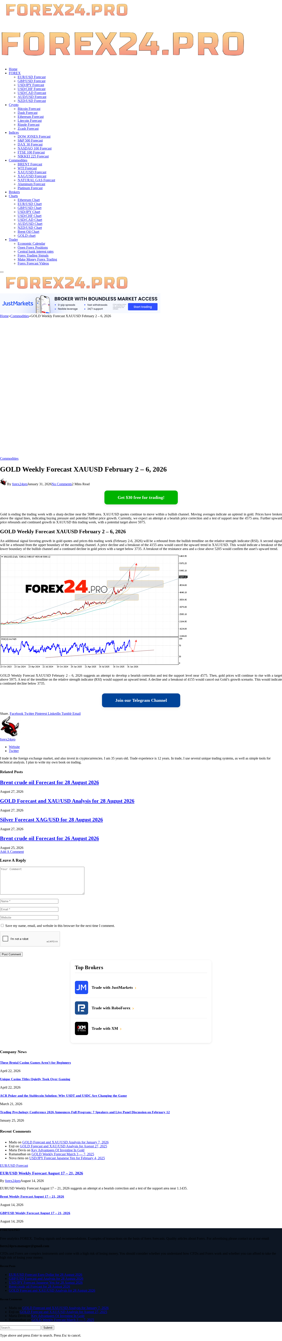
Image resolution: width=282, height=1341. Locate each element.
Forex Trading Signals (33, 255)
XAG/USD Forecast (32, 176)
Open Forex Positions (33, 247)
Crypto (14, 105)
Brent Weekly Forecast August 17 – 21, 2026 (32, 1196)
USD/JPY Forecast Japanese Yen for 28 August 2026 (46, 1282)
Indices (14, 132)
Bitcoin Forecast (29, 109)
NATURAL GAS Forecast (36, 180)
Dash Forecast (27, 113)
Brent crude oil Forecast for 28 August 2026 (49, 782)
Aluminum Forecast (31, 184)
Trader (13, 239)
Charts (13, 196)
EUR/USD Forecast (32, 77)
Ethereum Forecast (31, 117)
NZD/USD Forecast (32, 101)
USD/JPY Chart (29, 212)
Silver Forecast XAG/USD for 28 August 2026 (51, 819)
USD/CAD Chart (30, 220)
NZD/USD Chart (30, 228)
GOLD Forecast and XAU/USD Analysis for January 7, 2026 (65, 1142)
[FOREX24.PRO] (122, 61)
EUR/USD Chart (30, 204)
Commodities (18, 160)
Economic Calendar (31, 243)
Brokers (14, 192)
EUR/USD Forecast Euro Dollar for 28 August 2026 (45, 1274)
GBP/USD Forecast (31, 81)
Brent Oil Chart (28, 231)
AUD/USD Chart (30, 224)
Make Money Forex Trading (37, 259)
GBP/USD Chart (29, 208)
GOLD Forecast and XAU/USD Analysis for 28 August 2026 (67, 801)
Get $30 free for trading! (141, 497)
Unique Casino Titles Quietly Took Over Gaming (35, 1079)
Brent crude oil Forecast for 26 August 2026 (49, 838)
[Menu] (2, 272)
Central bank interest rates (36, 251)
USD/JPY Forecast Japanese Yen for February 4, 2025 (67, 1158)
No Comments (62, 484)
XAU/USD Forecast (32, 172)
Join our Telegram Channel (141, 700)
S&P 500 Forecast (30, 140)
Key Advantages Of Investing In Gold (57, 1150)
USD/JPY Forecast (31, 85)
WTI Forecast (27, 168)
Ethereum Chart (29, 200)
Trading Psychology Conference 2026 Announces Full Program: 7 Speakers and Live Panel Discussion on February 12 (85, 1112)
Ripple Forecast (28, 124)
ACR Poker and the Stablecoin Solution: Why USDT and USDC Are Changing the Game (63, 1095)
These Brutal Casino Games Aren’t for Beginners (35, 1062)
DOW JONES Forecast (34, 136)
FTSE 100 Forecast (31, 152)
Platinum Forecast (30, 188)
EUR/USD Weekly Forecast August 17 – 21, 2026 (41, 1173)
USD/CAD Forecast (32, 93)
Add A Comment (12, 852)
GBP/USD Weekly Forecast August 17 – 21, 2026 (35, 1213)
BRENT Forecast (30, 164)
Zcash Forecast (28, 128)
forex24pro (20, 484)
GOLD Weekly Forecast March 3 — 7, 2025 (63, 1154)
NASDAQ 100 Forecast (35, 148)
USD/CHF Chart (29, 216)
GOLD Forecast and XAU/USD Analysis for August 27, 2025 (63, 1146)
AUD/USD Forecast (32, 97)
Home (13, 69)
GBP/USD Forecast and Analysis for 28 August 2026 (46, 1278)
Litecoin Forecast (30, 120)
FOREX (15, 73)
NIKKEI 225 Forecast (33, 156)
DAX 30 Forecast (30, 144)
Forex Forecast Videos (33, 263)
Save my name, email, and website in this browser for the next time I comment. (60, 926)
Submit (47, 1327)
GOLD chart (26, 235)
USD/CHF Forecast (31, 89)
